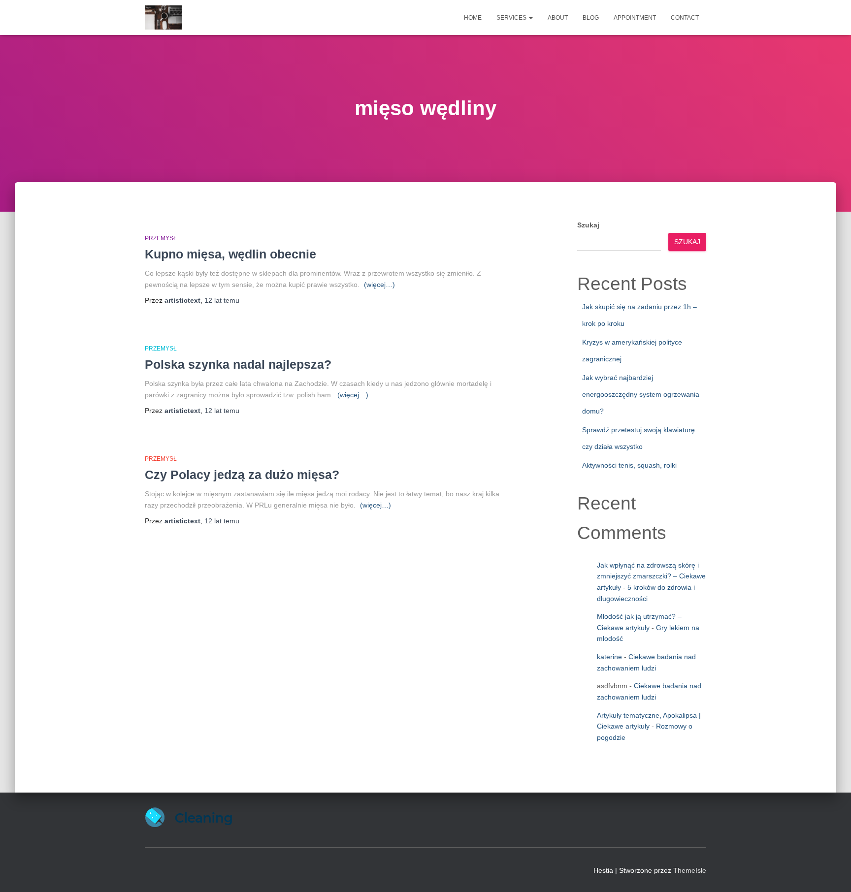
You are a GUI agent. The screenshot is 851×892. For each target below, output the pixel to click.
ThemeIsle (689, 870)
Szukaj (588, 225)
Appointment (635, 17)
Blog (591, 17)
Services (512, 17)
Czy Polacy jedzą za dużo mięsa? (242, 474)
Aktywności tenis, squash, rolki (629, 465)
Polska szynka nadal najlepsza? (238, 364)
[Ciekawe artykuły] (163, 17)
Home (473, 17)
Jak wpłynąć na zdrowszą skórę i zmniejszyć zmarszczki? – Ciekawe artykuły (651, 576)
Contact (685, 17)
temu (221, 300)
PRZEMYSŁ (161, 238)
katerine (609, 657)
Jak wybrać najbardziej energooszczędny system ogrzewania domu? (640, 394)
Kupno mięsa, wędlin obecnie (230, 254)
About (558, 17)
